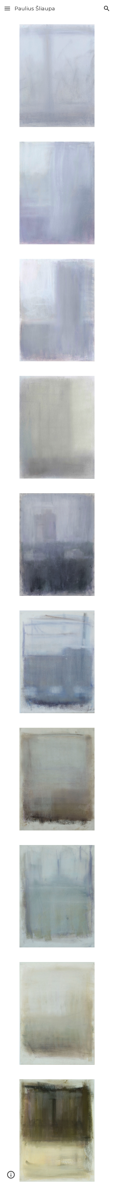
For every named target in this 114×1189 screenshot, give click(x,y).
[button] (7, 8)
